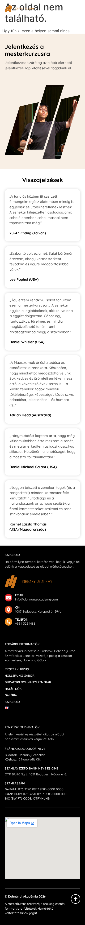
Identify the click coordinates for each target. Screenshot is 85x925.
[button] (77, 8)
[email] (8, 597)
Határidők (13, 689)
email (19, 595)
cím (17, 607)
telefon (21, 619)
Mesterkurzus (17, 669)
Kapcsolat (13, 702)
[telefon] (8, 622)
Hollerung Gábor (19, 675)
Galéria (11, 695)
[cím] (8, 610)
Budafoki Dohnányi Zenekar (28, 682)
